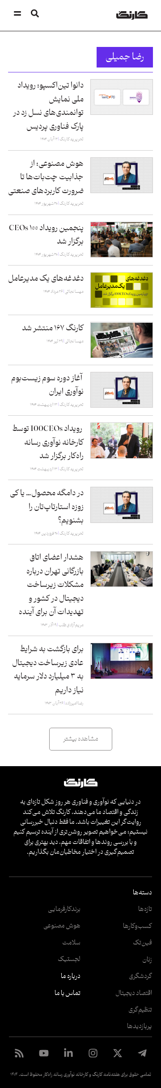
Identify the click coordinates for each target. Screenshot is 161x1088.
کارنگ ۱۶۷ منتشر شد (53, 328)
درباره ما (70, 976)
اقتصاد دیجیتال (133, 993)
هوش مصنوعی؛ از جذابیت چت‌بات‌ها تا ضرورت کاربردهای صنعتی (46, 177)
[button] (80, 739)
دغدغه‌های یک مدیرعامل (46, 278)
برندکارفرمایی (64, 909)
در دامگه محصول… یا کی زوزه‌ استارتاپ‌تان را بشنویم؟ (47, 507)
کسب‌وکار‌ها (137, 926)
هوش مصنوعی (61, 926)
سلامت (71, 943)
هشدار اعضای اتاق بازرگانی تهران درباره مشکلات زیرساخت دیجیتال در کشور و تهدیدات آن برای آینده (51, 585)
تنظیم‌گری (140, 1010)
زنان (147, 960)
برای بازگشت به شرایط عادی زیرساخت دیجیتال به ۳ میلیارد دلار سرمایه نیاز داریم (48, 670)
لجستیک (69, 959)
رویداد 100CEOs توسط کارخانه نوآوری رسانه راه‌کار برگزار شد (48, 442)
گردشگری (140, 976)
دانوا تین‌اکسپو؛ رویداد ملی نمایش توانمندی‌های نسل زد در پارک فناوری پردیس (48, 106)
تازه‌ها (145, 909)
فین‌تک (142, 943)
